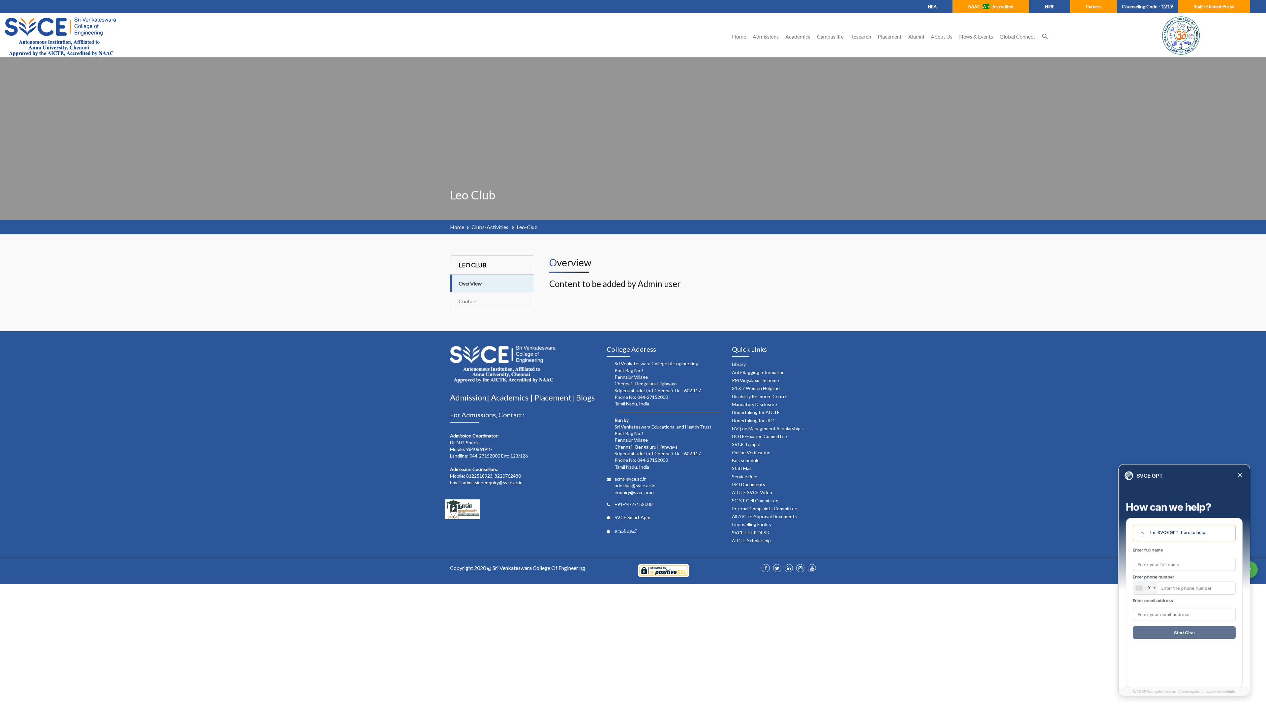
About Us (941, 36)
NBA (932, 6)
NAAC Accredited (990, 6)
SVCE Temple (746, 444)
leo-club (527, 227)
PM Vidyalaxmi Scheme (755, 380)
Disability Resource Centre (759, 396)
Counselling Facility (751, 524)
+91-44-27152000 (633, 504)
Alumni (916, 36)
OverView (470, 283)
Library (739, 364)
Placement (890, 36)
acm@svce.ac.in (631, 479)
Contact (468, 301)
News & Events (976, 36)
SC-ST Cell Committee (755, 500)
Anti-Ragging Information (758, 372)
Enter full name (1148, 549)
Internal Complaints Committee (764, 508)
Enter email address (1153, 600)
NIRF (1049, 6)
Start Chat (1184, 632)
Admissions (766, 36)
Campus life (830, 36)
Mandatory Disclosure (754, 404)
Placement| (555, 397)
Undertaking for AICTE (756, 412)
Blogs (585, 397)
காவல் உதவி (626, 531)
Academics (797, 36)
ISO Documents (748, 484)
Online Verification (751, 452)
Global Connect (1017, 36)
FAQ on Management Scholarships (767, 428)
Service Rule (744, 476)
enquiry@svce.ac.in (634, 492)
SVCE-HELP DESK (750, 532)
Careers (1093, 6)
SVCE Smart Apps (633, 517)
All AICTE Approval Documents (764, 516)
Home (739, 36)
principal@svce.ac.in (635, 485)
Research (860, 36)
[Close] (1240, 475)
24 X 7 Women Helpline (756, 388)
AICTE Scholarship (751, 540)
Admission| (470, 397)
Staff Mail (741, 468)
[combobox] (1145, 588)
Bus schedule (746, 460)
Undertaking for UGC (754, 420)
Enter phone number (1153, 576)
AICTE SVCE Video (752, 492)
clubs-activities (490, 227)
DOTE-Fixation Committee (759, 436)
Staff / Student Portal (1214, 6)
